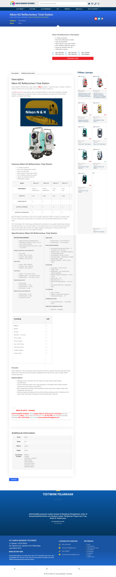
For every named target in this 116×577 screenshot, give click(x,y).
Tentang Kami (90, 546)
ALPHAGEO (82, 91)
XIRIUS (96, 142)
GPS (58, 9)
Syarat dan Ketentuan (93, 548)
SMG (51, 415)
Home (11, 17)
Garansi (89, 555)
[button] (95, 18)
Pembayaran (90, 551)
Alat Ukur (32, 9)
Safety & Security (93, 9)
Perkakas (67, 9)
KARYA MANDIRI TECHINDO (20, 413)
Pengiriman (90, 553)
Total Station (24, 17)
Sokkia (96, 165)
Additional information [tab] (28, 73)
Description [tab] (15, 73)
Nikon (20, 23)
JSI (45, 415)
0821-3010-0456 (23, 417)
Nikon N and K (18, 92)
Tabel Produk (90, 556)
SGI (48, 415)
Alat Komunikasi (46, 9)
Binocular (79, 9)
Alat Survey (19, 9)
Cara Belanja (90, 549)
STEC (96, 118)
